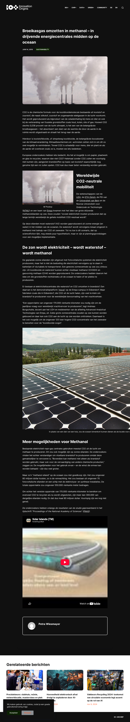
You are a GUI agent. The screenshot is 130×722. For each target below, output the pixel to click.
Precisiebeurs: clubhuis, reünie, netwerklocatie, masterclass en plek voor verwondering (24, 697)
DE (111, 8)
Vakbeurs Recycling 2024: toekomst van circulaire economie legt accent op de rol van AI (105, 697)
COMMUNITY (102, 8)
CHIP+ (74, 8)
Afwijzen (27, 713)
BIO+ (66, 8)
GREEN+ (91, 8)
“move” (61, 290)
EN (116, 8)
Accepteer (14, 713)
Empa (49, 210)
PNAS (86, 511)
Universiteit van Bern (89, 200)
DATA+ (82, 8)
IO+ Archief (119, 717)
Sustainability (42, 49)
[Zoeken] (123, 8)
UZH (78, 197)
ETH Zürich (90, 197)
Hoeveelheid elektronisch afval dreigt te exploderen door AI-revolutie (62, 697)
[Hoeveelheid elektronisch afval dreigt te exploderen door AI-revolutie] (65, 680)
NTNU (26, 210)
